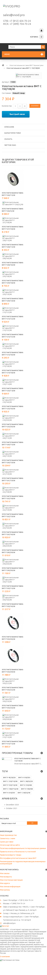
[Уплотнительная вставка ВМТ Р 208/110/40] (13, 238)
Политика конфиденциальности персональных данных (23, 848)
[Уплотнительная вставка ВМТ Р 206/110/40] (13, 179)
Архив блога (9, 798)
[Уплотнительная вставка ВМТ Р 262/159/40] (13, 508)
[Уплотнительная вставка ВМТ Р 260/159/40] (13, 454)
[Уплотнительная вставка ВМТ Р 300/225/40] (13, 681)
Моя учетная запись (9, 870)
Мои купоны (5, 890)
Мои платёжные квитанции (11, 880)
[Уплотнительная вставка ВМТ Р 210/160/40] (13, 346)
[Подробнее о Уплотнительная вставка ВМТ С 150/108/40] (7, 762)
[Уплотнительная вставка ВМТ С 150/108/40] (28, 76)
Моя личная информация (10, 887)
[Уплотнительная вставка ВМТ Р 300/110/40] (13, 580)
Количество (7, 106)
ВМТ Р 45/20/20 (9, 777)
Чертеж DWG (10, 145)
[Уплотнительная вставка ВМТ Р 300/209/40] (13, 656)
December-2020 (12, 805)
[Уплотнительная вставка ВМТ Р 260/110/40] (13, 436)
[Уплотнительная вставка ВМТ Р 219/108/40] (13, 364)
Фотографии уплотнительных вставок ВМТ (18, 858)
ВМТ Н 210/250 (9, 793)
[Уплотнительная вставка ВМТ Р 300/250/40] (13, 699)
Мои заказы (5, 873)
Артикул (5, 82)
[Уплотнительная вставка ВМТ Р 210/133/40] (13, 328)
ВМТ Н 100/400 (27, 789)
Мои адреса (5, 883)
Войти (41, 30)
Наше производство (8, 835)
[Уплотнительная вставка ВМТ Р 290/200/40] (13, 562)
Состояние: (6, 93)
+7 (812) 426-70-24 (20, 20)
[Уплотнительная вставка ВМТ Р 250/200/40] (13, 418)
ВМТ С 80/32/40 (24, 793)
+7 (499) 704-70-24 (20, 23)
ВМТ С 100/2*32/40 (10, 789)
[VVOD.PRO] (23, 8)
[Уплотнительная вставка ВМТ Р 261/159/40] (13, 472)
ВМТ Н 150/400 (26, 785)
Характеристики (12, 133)
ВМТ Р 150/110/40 (10, 785)
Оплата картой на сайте (10, 845)
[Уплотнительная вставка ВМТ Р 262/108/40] (13, 490)
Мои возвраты (6, 877)
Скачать (8, 139)
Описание (9, 127)
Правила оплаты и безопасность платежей (18, 852)
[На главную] (3, 65)
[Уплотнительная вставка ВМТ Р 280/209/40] (13, 544)
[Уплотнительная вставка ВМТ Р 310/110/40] (13, 735)
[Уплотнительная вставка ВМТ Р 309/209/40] (13, 717)
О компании (5, 957)
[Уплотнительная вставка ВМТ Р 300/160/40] (13, 598)
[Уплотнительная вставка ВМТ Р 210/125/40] (13, 310)
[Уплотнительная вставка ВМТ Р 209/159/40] (13, 292)
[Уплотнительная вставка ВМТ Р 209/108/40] (13, 274)
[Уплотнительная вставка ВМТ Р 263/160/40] (13, 526)
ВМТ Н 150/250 (24, 777)
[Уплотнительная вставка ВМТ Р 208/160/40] (13, 256)
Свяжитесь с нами (7, 838)
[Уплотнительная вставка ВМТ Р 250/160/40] (13, 400)
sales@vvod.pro (14, 15)
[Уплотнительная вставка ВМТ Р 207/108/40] (13, 220)
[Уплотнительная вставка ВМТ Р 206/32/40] (13, 203)
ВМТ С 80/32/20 (26, 781)
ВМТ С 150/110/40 (10, 781)
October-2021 (11, 808)
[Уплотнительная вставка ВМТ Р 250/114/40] (13, 382)
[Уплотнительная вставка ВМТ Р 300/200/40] (13, 623)
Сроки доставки (6, 842)
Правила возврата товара (10, 855)
